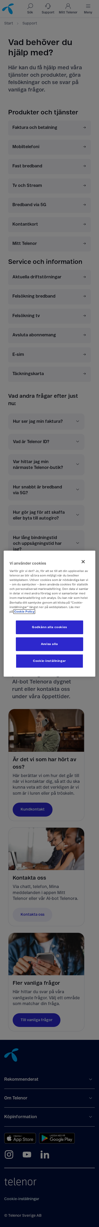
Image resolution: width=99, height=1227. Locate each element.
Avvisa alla (49, 644)
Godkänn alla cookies (49, 627)
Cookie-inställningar (49, 660)
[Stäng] (83, 561)
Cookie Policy (24, 611)
